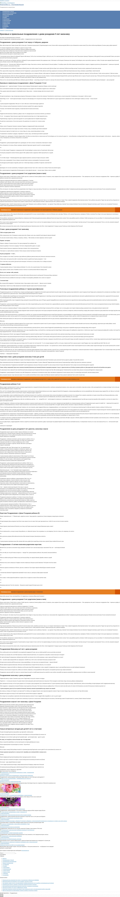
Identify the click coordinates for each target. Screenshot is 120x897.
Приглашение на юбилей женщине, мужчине (10, 839)
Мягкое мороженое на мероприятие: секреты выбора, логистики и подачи (19, 890)
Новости (4, 28)
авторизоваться (25, 850)
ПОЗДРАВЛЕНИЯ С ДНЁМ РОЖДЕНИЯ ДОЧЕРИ (11, 833)
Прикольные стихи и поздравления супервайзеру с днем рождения (16, 795)
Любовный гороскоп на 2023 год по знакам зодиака (12, 845)
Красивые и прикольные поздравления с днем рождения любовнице (16, 775)
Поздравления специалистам (9, 13)
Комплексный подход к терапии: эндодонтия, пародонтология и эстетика (19, 884)
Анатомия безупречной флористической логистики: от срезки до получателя (20, 886)
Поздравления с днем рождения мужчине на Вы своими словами (15, 815)
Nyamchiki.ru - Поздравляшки (12, 5)
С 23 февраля (5, 16)
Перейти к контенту (4, 0)
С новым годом (6, 23)
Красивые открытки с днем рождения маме (10, 781)
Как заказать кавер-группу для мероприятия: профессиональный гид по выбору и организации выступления (28, 883)
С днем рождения (6, 20)
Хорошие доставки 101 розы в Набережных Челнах (14, 887)
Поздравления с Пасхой (8, 11)
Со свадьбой (5, 26)
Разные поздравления (7, 14)
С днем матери (5, 19)
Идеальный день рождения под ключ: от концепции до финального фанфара (20, 880)
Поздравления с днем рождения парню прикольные (12, 809)
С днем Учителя (6, 22)
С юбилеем (5, 25)
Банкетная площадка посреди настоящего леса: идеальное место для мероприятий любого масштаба (26, 889)
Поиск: (1, 853)
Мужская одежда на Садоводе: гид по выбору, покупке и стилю (17, 881)
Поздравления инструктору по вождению (10, 827)
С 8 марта (4, 17)
